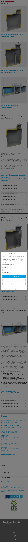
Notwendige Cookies (9, 264)
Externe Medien (8, 270)
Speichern (14, 283)
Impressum (11, 289)
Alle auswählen (14, 276)
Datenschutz (16, 289)
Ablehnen (14, 280)
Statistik (6, 267)
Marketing (6, 272)
